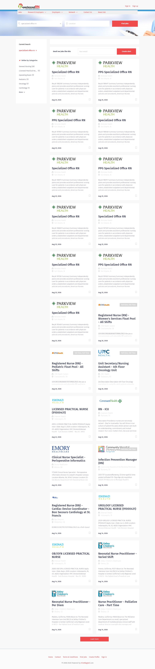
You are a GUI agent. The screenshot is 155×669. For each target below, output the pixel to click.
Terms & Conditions (70, 657)
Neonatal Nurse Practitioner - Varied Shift (117, 555)
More (21, 92)
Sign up (135, 6)
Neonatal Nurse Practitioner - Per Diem (71, 603)
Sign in (127, 6)
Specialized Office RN (65, 72)
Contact (58, 657)
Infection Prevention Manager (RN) (117, 461)
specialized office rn (27, 50)
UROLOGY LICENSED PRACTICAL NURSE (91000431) (117, 507)
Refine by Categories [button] (29, 60)
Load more (94, 639)
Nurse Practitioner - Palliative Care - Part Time (117, 603)
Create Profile (94, 657)
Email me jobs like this (62, 51)
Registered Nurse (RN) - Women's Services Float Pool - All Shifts (116, 319)
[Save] (87, 99)
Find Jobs (125, 24)
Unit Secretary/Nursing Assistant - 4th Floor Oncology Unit (113, 367)
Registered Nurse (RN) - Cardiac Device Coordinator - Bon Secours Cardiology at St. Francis (71, 510)
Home (50, 657)
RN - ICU (103, 409)
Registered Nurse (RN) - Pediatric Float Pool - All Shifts (67, 367)
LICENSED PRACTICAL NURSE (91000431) (70, 411)
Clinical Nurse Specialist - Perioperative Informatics (68, 459)
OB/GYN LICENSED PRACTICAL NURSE (71, 555)
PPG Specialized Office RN (115, 72)
